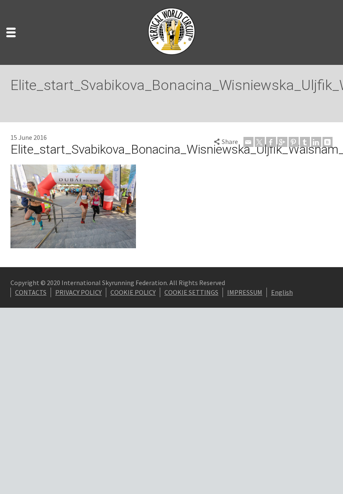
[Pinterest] (294, 142)
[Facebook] (271, 142)
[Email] (248, 142)
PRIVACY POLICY (78, 292)
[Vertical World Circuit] (171, 31)
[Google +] (282, 142)
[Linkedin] (316, 142)
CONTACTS (30, 292)
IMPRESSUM (244, 292)
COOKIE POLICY (133, 292)
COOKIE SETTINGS (191, 292)
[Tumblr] (305, 142)
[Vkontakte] (328, 142)
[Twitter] (260, 142)
